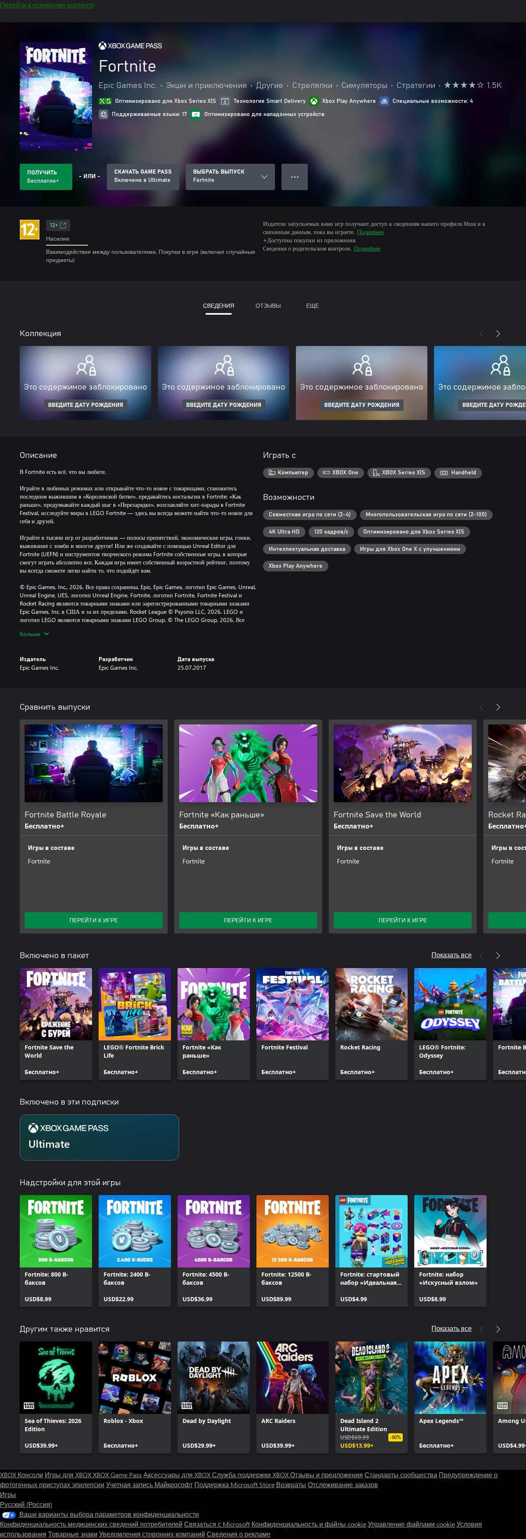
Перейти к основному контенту (47, 4)
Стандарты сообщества (401, 1474)
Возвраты (291, 1484)
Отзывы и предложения (326, 1474)
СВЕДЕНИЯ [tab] (218, 305)
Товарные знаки (72, 1534)
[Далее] (498, 333)
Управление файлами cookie (411, 1524)
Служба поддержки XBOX (251, 1474)
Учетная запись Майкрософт (149, 1484)
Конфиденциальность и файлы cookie (308, 1524)
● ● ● (295, 176)
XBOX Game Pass (117, 1474)
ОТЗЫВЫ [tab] (268, 305)
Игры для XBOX (69, 1474)
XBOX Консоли (21, 1474)
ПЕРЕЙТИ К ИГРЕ (93, 920)
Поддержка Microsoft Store (234, 1484)
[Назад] (481, 333)
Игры (8, 1494)
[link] (56, 1024)
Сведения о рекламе (238, 1534)
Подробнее (370, 232)
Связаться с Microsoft (217, 1524)
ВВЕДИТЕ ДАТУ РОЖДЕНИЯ (85, 405)
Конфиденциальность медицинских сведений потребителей (91, 1524)
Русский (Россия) (26, 1504)
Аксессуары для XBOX (177, 1474)
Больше (30, 634)
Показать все (451, 954)
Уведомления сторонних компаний (152, 1534)
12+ (54, 225)
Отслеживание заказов (343, 1484)
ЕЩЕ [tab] (312, 305)
